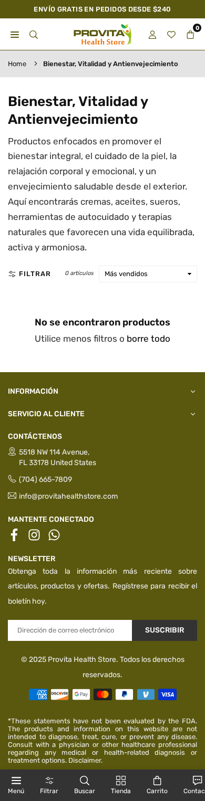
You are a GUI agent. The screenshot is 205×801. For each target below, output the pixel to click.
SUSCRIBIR (164, 630)
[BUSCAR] (33, 34)
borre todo (148, 338)
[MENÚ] (14, 34)
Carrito (157, 791)
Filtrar (35, 274)
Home (17, 64)
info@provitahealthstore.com (68, 496)
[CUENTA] (152, 34)
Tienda (121, 791)
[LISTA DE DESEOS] (171, 34)
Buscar (84, 791)
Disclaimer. (85, 760)
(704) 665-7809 (45, 479)
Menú (16, 791)
